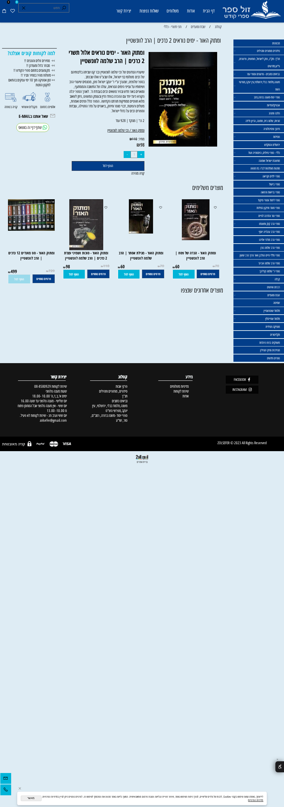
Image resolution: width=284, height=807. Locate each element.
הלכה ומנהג (274, 113)
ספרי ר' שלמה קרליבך (269, 271)
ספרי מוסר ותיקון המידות (268, 208)
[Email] (5, 779)
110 (134, 139)
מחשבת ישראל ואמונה (269, 161)
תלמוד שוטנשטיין (272, 311)
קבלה (277, 279)
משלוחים (173, 11)
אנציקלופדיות (273, 105)
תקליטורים (275, 334)
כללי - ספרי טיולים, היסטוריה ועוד (264, 153)
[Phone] (5, 791)
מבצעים (276, 43)
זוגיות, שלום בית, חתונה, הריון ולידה (263, 121)
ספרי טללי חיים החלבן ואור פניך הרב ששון (260, 255)
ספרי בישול (274, 184)
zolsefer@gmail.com (53, 420)
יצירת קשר (123, 11)
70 (217, 266)
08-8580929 (42, 386)
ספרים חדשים (273, 358)
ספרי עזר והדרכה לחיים (269, 216)
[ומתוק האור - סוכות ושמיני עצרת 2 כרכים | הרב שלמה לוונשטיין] (86, 248)
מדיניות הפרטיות (255, 800)
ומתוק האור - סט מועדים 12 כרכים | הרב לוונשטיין (31, 255)
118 (106, 266)
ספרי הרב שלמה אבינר (269, 263)
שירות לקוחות (181, 391)
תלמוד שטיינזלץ (272, 319)
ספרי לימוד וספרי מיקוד (269, 200)
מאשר (31, 798)
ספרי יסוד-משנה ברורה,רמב (267, 97)
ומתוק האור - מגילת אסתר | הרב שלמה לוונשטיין (141, 255)
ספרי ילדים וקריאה (271, 176)
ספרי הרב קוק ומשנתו (269, 224)
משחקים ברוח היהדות (269, 342)
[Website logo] (251, 12)
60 (177, 266)
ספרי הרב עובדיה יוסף (269, 232)
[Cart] (4, 11)
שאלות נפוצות (149, 11)
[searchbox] (43, 8)
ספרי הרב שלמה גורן (270, 247)
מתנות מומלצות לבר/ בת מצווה (265, 168)
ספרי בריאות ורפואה (270, 192)
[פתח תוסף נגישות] (279, 767)
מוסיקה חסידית (273, 326)
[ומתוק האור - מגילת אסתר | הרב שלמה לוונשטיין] (141, 232)
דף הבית (209, 11)
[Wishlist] (12, 11)
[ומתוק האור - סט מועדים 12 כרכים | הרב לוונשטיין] (29, 229)
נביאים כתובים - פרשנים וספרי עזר (263, 74)
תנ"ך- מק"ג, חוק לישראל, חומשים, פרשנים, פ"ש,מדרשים (259, 62)
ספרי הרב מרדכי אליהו (269, 240)
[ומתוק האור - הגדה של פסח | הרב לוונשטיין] (196, 238)
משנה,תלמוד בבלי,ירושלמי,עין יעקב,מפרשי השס (259, 85)
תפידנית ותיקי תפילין (270, 350)
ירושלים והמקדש (272, 145)
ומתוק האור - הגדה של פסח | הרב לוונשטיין (195, 255)
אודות (191, 11)
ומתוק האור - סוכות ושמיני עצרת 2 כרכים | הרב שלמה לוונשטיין (86, 255)
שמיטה (276, 303)
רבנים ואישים (273, 287)
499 (14, 271)
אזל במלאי (49, 201)
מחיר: (140, 139)
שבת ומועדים (273, 295)
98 (142, 144)
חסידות (276, 137)
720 (51, 271)
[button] (183, 274)
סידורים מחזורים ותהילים (268, 51)
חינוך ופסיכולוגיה (272, 129)
